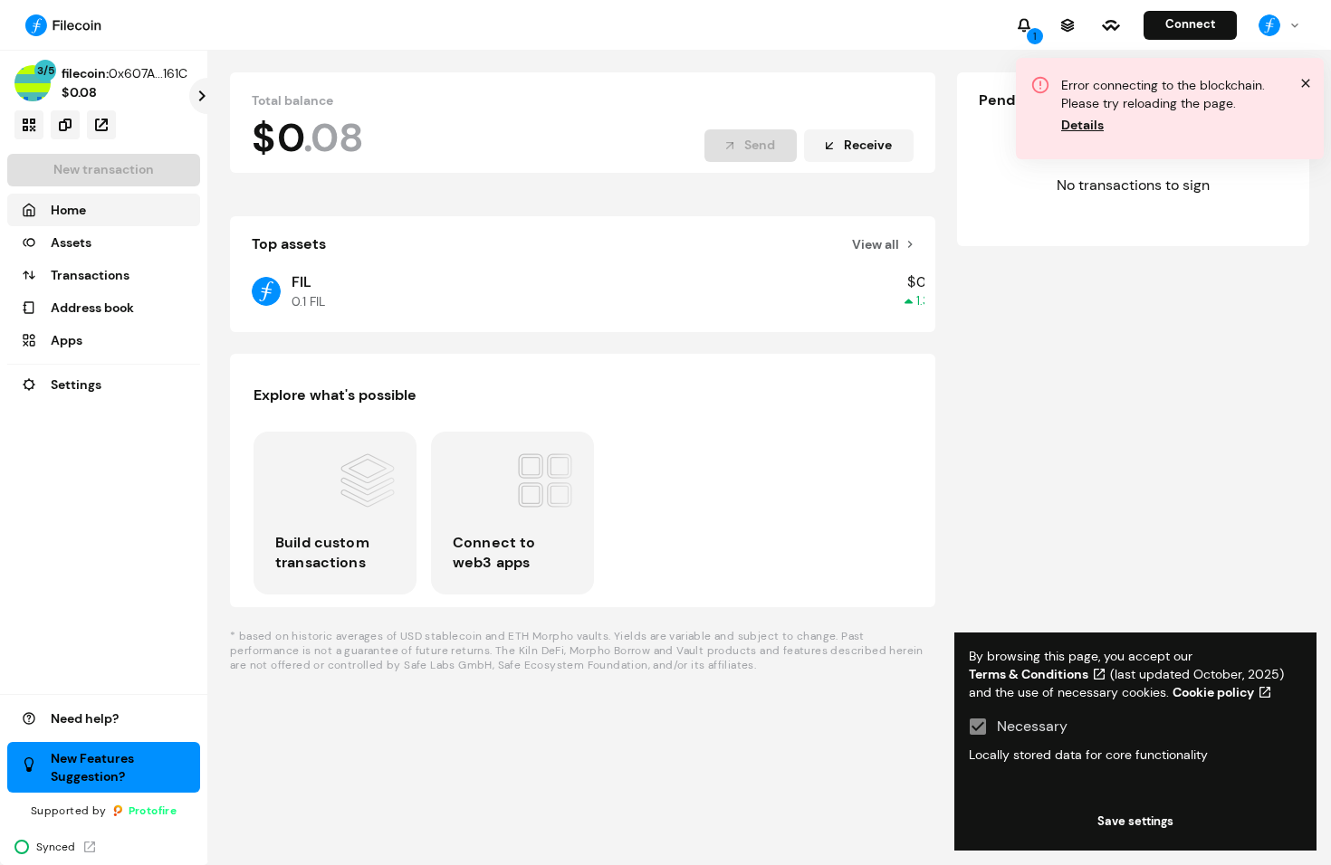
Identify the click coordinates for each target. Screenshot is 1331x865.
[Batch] (1067, 25)
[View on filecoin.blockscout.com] (101, 124)
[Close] (1306, 83)
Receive (868, 145)
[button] (103, 210)
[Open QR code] (28, 124)
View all (875, 244)
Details (1082, 125)
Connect (1190, 24)
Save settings (1135, 821)
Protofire (153, 810)
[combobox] (1280, 25)
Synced (55, 847)
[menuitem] (1269, 25)
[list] (583, 513)
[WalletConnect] (1111, 25)
